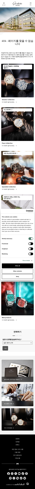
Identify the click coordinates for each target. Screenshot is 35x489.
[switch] (30, 243)
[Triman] (27, 483)
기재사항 (17, 458)
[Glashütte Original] (17, 3)
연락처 (17, 439)
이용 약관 (17, 452)
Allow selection (17, 271)
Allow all (17, 265)
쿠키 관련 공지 (17, 455)
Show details (26, 260)
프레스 (17, 445)
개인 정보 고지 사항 (17, 449)
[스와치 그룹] (15, 484)
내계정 (17, 442)
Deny (17, 276)
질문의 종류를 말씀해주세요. (12, 339)
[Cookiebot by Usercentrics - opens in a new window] (26, 211)
